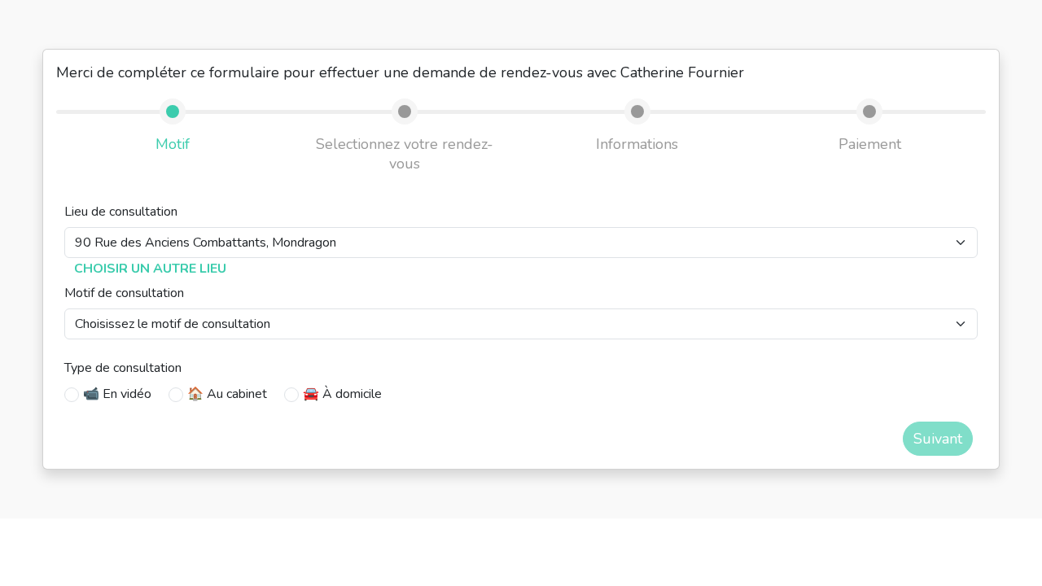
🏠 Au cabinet (227, 394)
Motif (172, 144)
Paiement (869, 144)
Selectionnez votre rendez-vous (404, 153)
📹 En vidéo (117, 394)
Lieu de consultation (120, 212)
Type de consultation (123, 368)
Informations (637, 144)
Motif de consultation (124, 293)
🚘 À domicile (342, 394)
